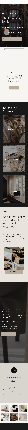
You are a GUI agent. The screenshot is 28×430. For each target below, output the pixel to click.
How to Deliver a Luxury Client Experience (14, 78)
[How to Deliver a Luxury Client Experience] (14, 59)
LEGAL (13, 427)
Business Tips (14, 72)
